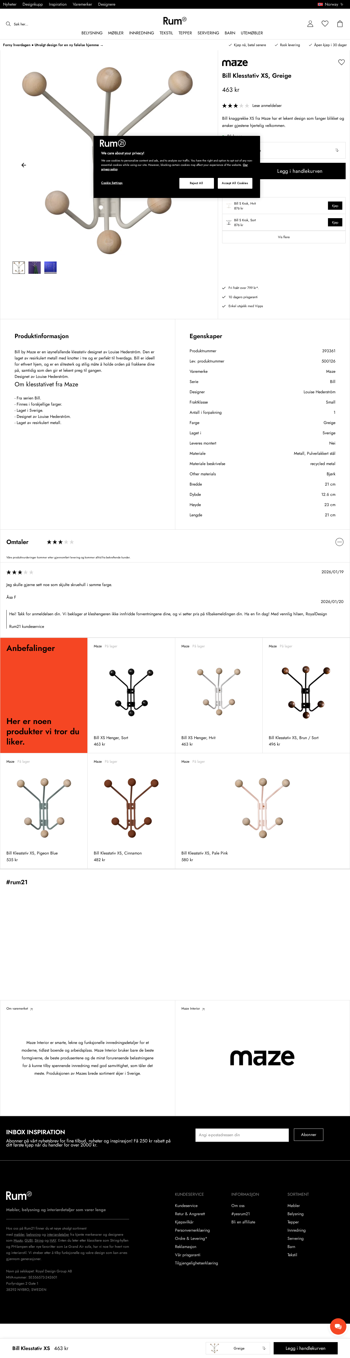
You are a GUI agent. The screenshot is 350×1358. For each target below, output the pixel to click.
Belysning (295, 1214)
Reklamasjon (185, 1247)
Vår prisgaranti (187, 1255)
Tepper (293, 1222)
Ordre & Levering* (191, 1238)
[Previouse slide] (24, 166)
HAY (53, 1240)
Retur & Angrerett (190, 1214)
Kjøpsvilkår (184, 1222)
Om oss (237, 1206)
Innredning (296, 1230)
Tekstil (292, 1255)
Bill (332, 382)
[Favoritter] (325, 24)
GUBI (29, 1240)
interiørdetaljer (58, 1234)
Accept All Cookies (235, 183)
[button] (332, 4)
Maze (330, 371)
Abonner (308, 1135)
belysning (33, 1234)
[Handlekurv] (340, 24)
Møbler (293, 1206)
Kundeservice (186, 1206)
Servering (295, 1238)
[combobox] (331, 4)
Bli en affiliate (243, 1222)
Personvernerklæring (192, 1230)
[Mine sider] (310, 24)
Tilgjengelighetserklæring (196, 1263)
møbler (19, 1234)
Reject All (196, 183)
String (39, 1240)
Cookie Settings (112, 183)
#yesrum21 (240, 1214)
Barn (291, 1247)
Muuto (18, 1240)
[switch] (175, 542)
